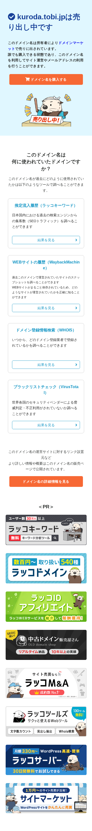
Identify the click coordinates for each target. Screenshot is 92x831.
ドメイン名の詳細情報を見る (46, 481)
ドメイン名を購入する (49, 79)
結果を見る (46, 240)
